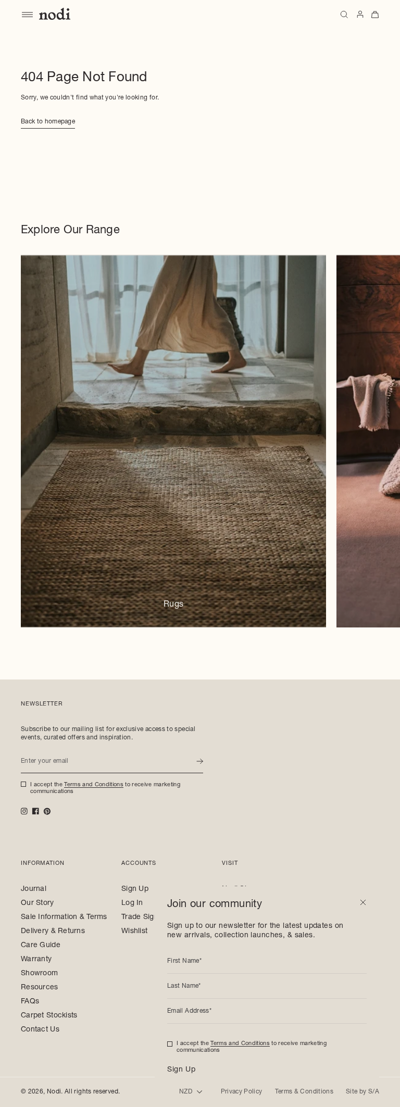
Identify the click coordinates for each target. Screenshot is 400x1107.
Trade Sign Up (145, 917)
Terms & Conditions (304, 1092)
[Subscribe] (199, 761)
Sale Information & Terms (64, 917)
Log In (132, 903)
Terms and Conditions (93, 785)
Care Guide (40, 945)
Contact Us (40, 1030)
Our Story (37, 903)
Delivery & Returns (53, 931)
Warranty (36, 959)
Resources (39, 987)
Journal (33, 889)
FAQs (30, 1001)
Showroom (39, 973)
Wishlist (134, 931)
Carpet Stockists (49, 1016)
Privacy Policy (241, 1092)
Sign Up (134, 889)
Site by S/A (362, 1092)
